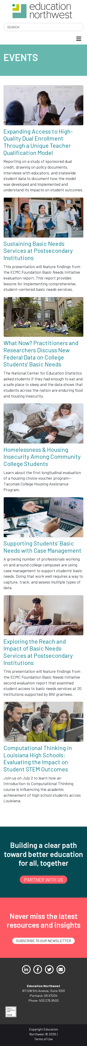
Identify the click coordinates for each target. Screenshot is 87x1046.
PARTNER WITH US (43, 879)
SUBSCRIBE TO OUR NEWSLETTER (43, 940)
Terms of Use (43, 1039)
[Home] (42, 10)
